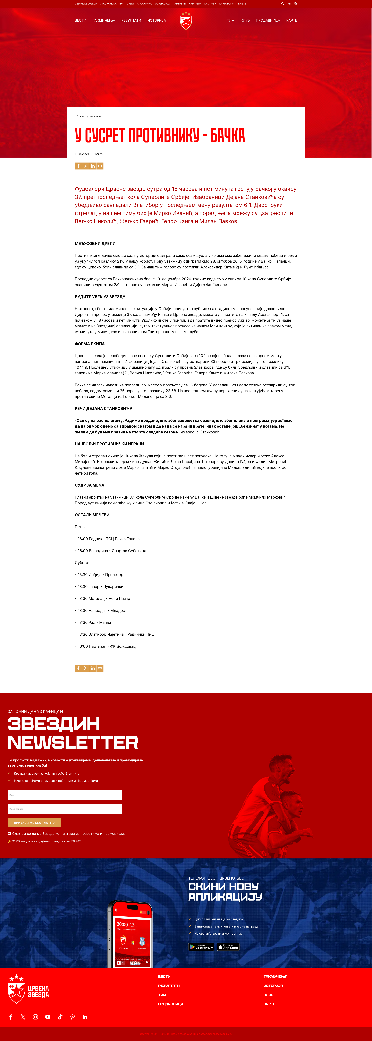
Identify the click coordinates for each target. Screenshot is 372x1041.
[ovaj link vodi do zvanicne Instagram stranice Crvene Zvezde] (35, 1017)
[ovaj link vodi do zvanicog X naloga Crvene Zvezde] (23, 1017)
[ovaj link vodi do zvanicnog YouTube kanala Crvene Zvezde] (48, 1017)
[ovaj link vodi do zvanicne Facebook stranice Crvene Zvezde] (11, 1017)
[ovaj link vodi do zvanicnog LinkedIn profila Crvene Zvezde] (85, 1017)
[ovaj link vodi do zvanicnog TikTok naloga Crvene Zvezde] (60, 1017)
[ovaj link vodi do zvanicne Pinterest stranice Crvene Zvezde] (72, 1017)
